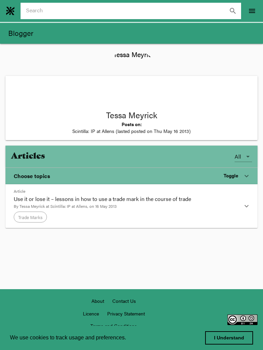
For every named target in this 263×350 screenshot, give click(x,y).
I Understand (229, 337)
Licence (91, 313)
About (97, 300)
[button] (131, 176)
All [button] (238, 156)
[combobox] (133, 11)
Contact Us (124, 300)
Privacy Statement (126, 313)
